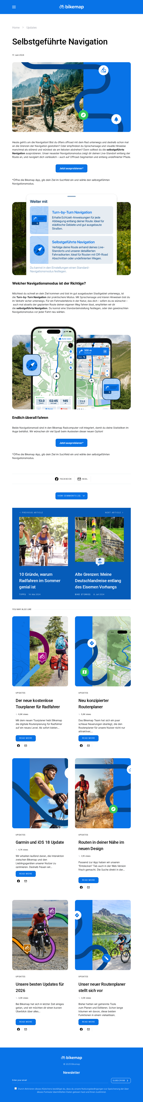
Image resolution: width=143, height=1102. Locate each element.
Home (16, 27)
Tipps (22, 594)
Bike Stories (83, 594)
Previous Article (32, 512)
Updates (32, 27)
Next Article (113, 512)
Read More (25, 738)
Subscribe (119, 1080)
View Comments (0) (69, 496)
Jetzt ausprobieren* (71, 168)
